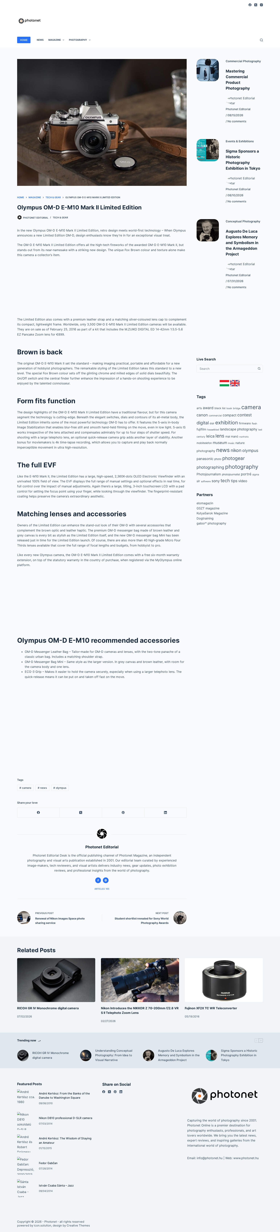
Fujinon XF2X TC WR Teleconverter (211, 1008)
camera (25, 787)
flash (254, 423)
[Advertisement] (193, 18)
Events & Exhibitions (240, 141)
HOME (24, 39)
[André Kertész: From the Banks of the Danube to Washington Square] (26, 1098)
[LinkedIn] (165, 813)
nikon (236, 450)
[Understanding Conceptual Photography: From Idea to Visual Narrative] (85, 1055)
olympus (59, 787)
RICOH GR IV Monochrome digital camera (48, 1008)
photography (241, 466)
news (42, 787)
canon (202, 415)
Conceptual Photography (243, 221)
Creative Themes (78, 1225)
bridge (236, 408)
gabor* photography (211, 523)
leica (210, 436)
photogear (233, 458)
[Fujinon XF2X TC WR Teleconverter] (224, 980)
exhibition (226, 423)
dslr (212, 423)
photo (217, 459)
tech (225, 480)
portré (246, 474)
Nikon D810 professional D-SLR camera (65, 1118)
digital (203, 423)
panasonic (205, 459)
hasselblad (213, 429)
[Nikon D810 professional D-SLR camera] (26, 1121)
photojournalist (231, 474)
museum (220, 443)
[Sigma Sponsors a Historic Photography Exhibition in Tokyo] (208, 150)
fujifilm (201, 429)
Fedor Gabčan (48, 1163)
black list (220, 408)
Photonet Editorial (238, 109)
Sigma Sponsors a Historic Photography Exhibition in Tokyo (239, 1055)
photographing (210, 467)
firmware (245, 423)
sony (216, 481)
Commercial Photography (243, 61)
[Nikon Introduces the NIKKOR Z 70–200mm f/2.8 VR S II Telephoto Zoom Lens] (140, 980)
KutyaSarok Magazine (212, 513)
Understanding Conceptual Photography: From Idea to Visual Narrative (113, 1055)
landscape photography (238, 429)
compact (229, 415)
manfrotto (244, 437)
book (229, 408)
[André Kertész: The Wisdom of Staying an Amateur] (26, 1143)
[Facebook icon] (98, 880)
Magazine (54, 39)
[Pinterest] (123, 813)
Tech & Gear (60, 217)
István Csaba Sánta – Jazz (56, 1185)
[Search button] (259, 368)
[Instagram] (261, 4)
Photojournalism (209, 474)
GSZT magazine (208, 508)
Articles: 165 (101, 889)
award (208, 408)
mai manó (231, 436)
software (206, 481)
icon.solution (42, 1225)
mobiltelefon (204, 443)
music (231, 443)
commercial (215, 415)
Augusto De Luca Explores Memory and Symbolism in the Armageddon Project (242, 242)
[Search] (261, 40)
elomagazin (205, 503)
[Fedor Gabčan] (26, 1166)
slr (198, 481)
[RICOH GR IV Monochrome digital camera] (56, 980)
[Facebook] (250, 4)
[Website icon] (106, 880)
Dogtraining (205, 518)
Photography (78, 39)
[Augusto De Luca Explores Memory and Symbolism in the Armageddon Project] (208, 230)
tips (234, 481)
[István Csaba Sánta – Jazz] (26, 1188)
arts (199, 408)
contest (244, 415)
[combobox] (226, 368)
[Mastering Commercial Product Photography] (208, 70)
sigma (255, 474)
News (40, 39)
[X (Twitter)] (255, 4)
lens (219, 436)
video (242, 481)
